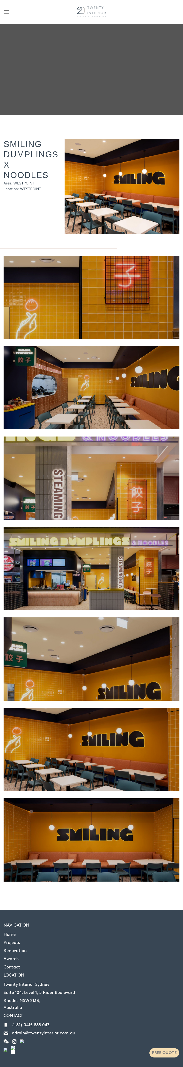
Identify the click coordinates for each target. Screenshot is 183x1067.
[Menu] (6, 12)
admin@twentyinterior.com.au (43, 1033)
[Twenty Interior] (91, 12)
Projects (12, 943)
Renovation (15, 951)
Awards (11, 959)
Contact (12, 967)
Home (10, 935)
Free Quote (164, 1053)
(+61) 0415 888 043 (31, 1025)
